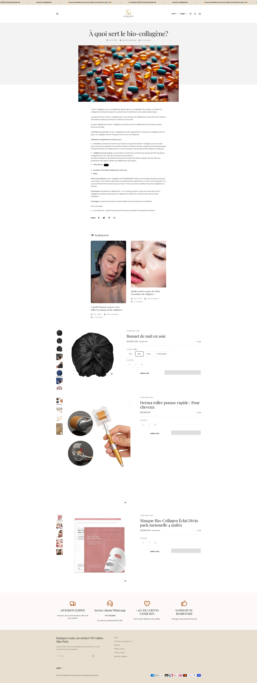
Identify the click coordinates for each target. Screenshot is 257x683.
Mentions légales (120, 656)
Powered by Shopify (79, 675)
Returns (117, 645)
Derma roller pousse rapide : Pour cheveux (170, 405)
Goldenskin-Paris (133, 331)
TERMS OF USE (119, 649)
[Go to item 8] (59, 389)
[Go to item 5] (59, 365)
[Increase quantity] (142, 364)
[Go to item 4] (59, 357)
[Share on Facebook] (99, 218)
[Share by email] (114, 218)
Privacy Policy (119, 652)
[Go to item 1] (59, 333)
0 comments (146, 40)
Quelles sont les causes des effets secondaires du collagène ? (145, 292)
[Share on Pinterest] (109, 218)
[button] (182, 372)
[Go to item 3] (59, 349)
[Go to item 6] (59, 373)
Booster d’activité (92, 675)
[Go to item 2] (59, 341)
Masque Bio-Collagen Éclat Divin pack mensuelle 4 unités (169, 523)
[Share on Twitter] (104, 218)
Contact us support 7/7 (123, 641)
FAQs (116, 637)
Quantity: (130, 360)
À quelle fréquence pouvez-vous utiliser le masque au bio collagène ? (107, 308)
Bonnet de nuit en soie (146, 336)
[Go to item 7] (59, 381)
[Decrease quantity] (130, 364)
